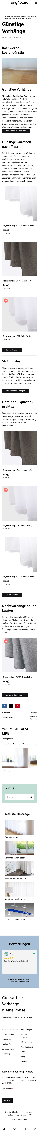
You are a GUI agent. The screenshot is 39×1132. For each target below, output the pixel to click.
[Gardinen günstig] (19, 828)
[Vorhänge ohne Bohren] (19, 890)
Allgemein (8, 17)
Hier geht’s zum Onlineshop (16, 131)
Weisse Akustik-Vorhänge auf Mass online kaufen (19, 744)
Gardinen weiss (7, 718)
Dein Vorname (7, 1089)
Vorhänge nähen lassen (15, 858)
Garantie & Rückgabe (12, 1112)
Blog (23, 1056)
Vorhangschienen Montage (16, 919)
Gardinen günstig (12, 837)
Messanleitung (8, 1034)
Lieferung (6, 1054)
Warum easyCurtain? (26, 1035)
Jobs (23, 1052)
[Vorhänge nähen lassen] (19, 848)
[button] (4, 1129)
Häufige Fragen (8, 1044)
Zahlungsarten (8, 1049)
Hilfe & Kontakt (27, 1042)
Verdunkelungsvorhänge (24, 18)
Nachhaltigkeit (27, 1047)
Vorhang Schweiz (8, 739)
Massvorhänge (31, 17)
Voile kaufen (6, 771)
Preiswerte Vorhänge (33, 717)
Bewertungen (26, 1029)
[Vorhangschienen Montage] (19, 910)
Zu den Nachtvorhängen (14, 695)
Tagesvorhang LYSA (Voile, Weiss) (17, 336)
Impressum (28, 1112)
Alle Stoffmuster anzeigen (15, 391)
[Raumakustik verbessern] (19, 869)
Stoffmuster (6, 1039)
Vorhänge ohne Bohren (15, 899)
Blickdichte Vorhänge (19, 17)
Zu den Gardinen (12, 350)
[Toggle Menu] (3, 3)
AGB (31, 1115)
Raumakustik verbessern (15, 878)
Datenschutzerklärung (17, 1115)
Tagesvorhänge (10, 18)
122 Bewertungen (24, 981)
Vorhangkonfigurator (10, 1029)
